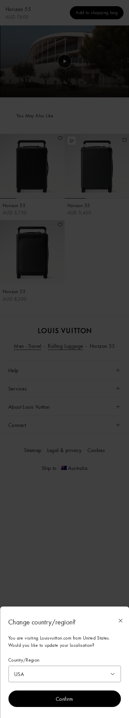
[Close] (120, 620)
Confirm (64, 698)
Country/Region (24, 660)
